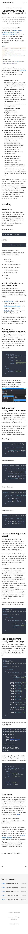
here (18, 814)
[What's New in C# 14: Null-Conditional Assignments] (14, 896)
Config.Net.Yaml (9, 311)
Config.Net (23, 70)
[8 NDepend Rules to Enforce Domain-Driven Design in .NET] (14, 884)
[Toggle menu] (25, 2)
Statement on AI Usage (14, 917)
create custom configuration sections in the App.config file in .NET (12, 32)
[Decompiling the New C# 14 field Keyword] (14, 888)
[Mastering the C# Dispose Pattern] (14, 892)
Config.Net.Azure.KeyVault (12, 306)
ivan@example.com (21, 362)
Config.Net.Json (9, 301)
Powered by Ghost (14, 924)
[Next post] (25, 866)
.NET (21, 8)
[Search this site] (22, 2)
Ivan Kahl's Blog (8, 2)
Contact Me (14, 919)
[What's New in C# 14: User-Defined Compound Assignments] (14, 900)
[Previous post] (3, 866)
